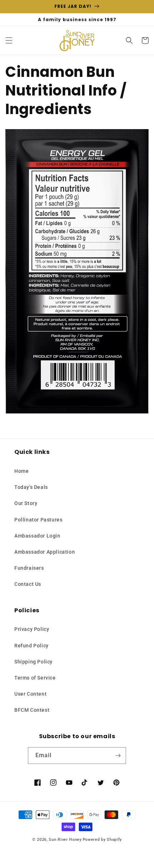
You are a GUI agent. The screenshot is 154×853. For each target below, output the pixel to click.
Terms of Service (35, 678)
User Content (30, 694)
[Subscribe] (118, 755)
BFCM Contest (31, 710)
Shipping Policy (33, 662)
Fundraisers (29, 568)
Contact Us (27, 584)
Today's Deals (31, 487)
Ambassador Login (37, 536)
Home (21, 471)
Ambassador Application (44, 552)
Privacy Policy (31, 629)
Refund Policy (31, 645)
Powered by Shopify (102, 839)
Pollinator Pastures (38, 520)
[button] (9, 40)
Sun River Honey (65, 839)
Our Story (25, 503)
